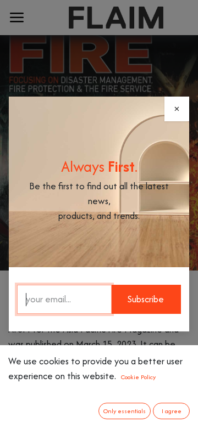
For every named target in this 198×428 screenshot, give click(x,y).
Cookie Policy (138, 377)
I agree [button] (172, 411)
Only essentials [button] (124, 411)
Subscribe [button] (146, 299)
